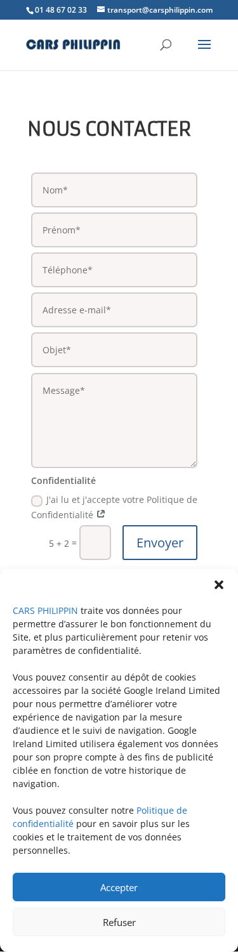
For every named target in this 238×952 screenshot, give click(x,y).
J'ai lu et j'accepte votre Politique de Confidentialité (114, 507)
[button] (219, 584)
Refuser (119, 922)
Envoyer (159, 542)
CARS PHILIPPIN (45, 610)
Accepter (119, 887)
